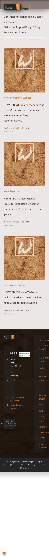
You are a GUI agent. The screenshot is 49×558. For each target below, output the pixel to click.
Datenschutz (41, 465)
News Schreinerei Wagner (17, 97)
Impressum (25, 468)
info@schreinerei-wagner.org (11, 399)
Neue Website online (15, 285)
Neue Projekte (11, 191)
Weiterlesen (8, 132)
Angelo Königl (12, 128)
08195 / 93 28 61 (11, 386)
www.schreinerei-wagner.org (11, 406)
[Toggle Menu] (42, 7)
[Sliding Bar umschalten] (29, 7)
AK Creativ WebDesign (28, 465)
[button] (4, 553)
